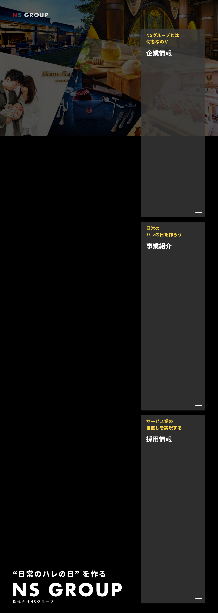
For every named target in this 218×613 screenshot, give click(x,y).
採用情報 (164, 430)
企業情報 (162, 44)
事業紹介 (164, 237)
